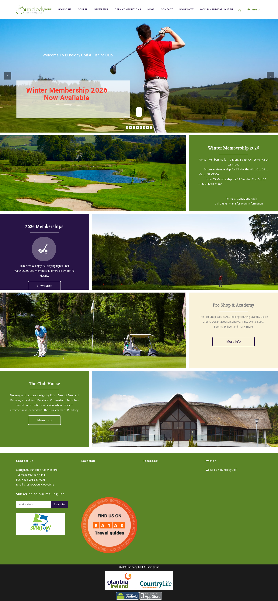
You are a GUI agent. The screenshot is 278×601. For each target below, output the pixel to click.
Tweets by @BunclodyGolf (220, 469)
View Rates (44, 286)
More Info (233, 342)
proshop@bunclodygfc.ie (39, 484)
